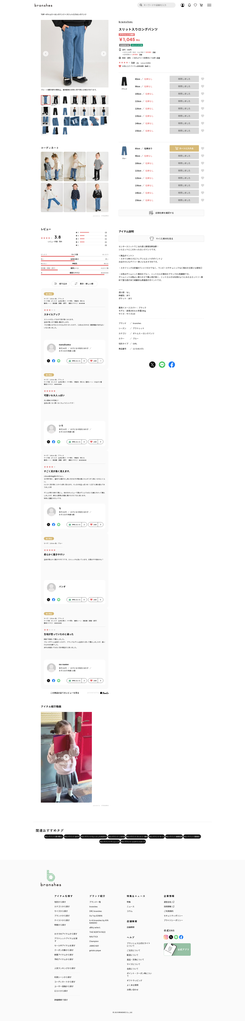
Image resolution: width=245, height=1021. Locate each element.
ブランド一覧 (95, 902)
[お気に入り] (195, 5)
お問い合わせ (132, 989)
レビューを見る (146, 63)
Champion (94, 941)
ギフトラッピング (134, 980)
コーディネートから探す (64, 981)
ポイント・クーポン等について (139, 974)
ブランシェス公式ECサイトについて (138, 944)
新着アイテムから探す (63, 954)
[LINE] (176, 937)
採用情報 (168, 906)
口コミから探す (61, 991)
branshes (126, 21)
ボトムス (136, 333)
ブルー (136, 338)
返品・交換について (135, 959)
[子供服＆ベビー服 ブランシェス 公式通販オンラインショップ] (44, 5)
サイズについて (133, 964)
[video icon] (66, 757)
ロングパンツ (148, 333)
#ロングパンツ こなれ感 (116, 836)
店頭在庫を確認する (164, 212)
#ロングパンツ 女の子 (71, 836)
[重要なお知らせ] (189, 5)
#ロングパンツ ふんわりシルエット (133, 841)
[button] (45, 53)
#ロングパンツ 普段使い (192, 836)
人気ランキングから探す (64, 968)
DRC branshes (95, 911)
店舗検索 (130, 927)
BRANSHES (122, 1012)
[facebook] (181, 937)
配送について (132, 955)
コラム (130, 911)
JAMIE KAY (94, 946)
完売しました (184, 79)
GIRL (135, 343)
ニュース (130, 906)
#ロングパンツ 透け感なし (54, 836)
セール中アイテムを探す (64, 945)
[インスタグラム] (166, 937)
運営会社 (168, 902)
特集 (129, 902)
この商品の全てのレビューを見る (64, 692)
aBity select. (95, 927)
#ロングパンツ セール (156, 836)
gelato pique (95, 950)
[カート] (201, 5)
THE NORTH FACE (97, 932)
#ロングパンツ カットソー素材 (137, 836)
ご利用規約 (168, 911)
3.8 (57, 237)
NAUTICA (93, 936)
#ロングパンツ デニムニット (110, 841)
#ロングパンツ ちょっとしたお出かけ (94, 836)
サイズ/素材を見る (164, 238)
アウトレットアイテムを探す (65, 939)
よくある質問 (132, 985)
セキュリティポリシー (173, 915)
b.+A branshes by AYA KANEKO (98, 921)
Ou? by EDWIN (95, 915)
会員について (132, 968)
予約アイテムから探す (63, 959)
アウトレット (138, 328)
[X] (171, 937)
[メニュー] (209, 5)
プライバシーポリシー (173, 920)
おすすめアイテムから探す (65, 934)
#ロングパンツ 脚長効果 (174, 836)
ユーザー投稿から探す (64, 986)
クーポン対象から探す (64, 950)
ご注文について (133, 950)
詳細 (154, 52)
